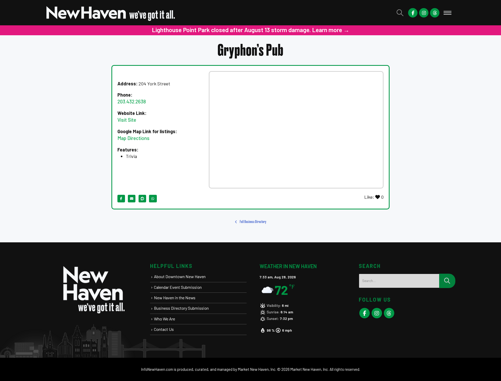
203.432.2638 (131, 101)
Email (131, 198)
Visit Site (126, 120)
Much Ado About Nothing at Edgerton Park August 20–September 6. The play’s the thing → (299, 29)
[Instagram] (423, 12)
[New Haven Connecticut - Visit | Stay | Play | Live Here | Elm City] (111, 12)
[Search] (447, 281)
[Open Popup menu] (447, 13)
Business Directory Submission (181, 308)
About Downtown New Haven (180, 276)
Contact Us (164, 329)
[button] (400, 12)
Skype (389, 313)
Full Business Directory (252, 222)
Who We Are (164, 318)
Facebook (121, 198)
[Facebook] (413, 12)
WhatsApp (153, 198)
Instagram (377, 313)
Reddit (142, 198)
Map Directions (133, 138)
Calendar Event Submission (178, 287)
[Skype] (434, 12)
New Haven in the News (174, 297)
